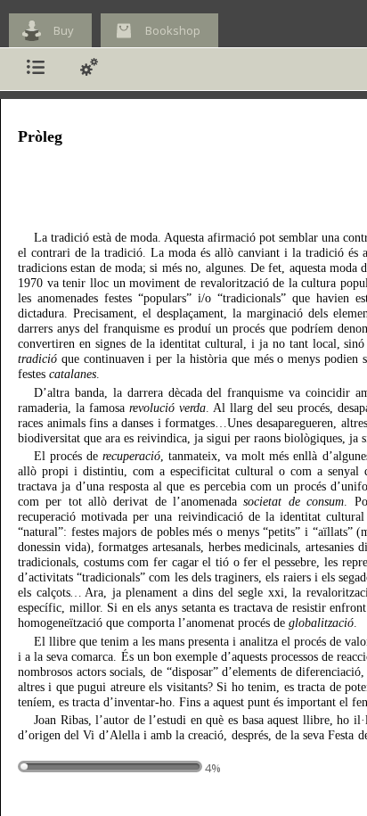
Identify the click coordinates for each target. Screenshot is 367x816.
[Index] (35, 69)
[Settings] (89, 69)
